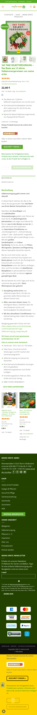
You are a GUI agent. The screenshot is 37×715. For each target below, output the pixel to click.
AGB (3, 508)
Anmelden (8, 594)
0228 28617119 (14, 466)
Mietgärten (6, 526)
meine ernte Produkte (23, 16)
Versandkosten (21, 91)
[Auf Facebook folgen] (13, 472)
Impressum (5, 646)
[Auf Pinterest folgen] (21, 472)
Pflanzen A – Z (7, 534)
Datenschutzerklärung (26, 646)
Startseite (8, 15)
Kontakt (29, 1)
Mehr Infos (25, 81)
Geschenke (6, 501)
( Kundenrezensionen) (9, 84)
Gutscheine (6, 505)
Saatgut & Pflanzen (9, 489)
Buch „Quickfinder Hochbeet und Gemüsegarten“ (26, 412)
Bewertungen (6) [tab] (7, 182)
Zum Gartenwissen (11, 1)
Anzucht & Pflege (8, 493)
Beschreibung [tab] (7, 178)
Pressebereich (7, 546)
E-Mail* (4, 572)
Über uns (5, 542)
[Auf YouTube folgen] (25, 472)
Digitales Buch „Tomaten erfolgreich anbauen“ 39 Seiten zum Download (9, 413)
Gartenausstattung (9, 497)
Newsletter (21, 1)
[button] (3, 6)
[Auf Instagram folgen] (17, 472)
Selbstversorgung (8, 530)
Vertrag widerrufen (13, 514)
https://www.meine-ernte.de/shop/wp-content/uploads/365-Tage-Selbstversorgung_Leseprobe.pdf (16, 329)
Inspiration (6, 538)
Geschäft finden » (12, 147)
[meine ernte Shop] (18, 6)
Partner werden (8, 550)
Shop (18, 15)
